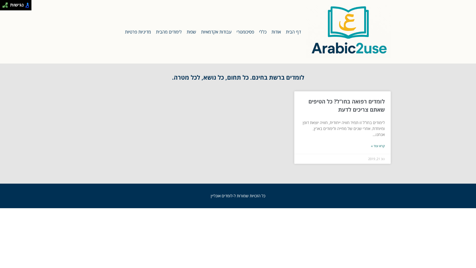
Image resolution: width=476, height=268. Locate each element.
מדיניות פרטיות (138, 32)
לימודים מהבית (169, 32)
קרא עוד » (378, 146)
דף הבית (293, 32)
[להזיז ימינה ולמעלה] (6, 3)
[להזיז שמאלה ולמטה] (3, 6)
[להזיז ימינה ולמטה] (6, 6)
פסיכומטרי (245, 32)
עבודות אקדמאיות (216, 32)
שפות (191, 32)
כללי (263, 32)
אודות (276, 32)
